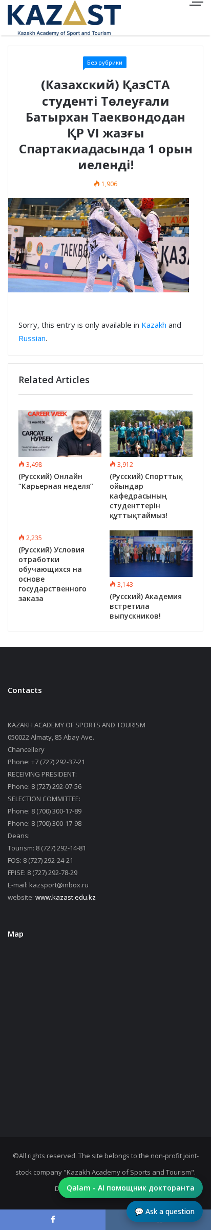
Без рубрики (104, 62)
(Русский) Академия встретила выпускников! (146, 606)
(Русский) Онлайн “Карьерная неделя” (55, 481)
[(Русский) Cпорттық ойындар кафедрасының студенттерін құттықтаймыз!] (151, 433)
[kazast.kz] (43, 18)
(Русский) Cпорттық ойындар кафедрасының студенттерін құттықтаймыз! (146, 495)
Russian (32, 338)
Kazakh (153, 325)
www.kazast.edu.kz (65, 897)
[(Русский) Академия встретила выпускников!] (151, 553)
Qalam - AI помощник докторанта (131, 1188)
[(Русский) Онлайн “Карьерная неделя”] (59, 433)
